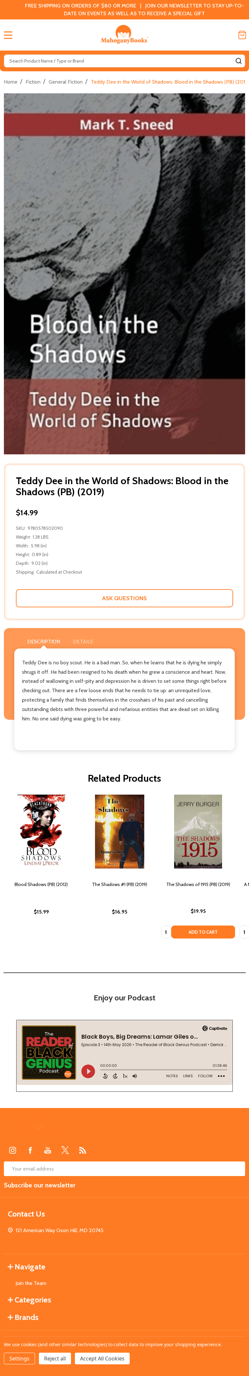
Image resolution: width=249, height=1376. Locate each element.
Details (83, 641)
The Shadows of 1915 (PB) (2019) (198, 884)
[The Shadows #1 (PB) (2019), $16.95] (120, 832)
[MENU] (8, 35)
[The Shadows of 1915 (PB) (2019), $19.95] (198, 832)
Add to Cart (203, 932)
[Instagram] (12, 1150)
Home (11, 82)
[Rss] (82, 1150)
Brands (27, 1317)
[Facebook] (30, 1150)
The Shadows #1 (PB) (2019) (119, 884)
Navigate (30, 1266)
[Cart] (242, 35)
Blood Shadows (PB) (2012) (41, 884)
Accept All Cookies (102, 1358)
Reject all (55, 1358)
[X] (65, 1150)
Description (43, 641)
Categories (33, 1299)
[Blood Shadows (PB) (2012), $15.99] (41, 832)
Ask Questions (124, 598)
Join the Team (31, 1283)
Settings (19, 1358)
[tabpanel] (41, 868)
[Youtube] (47, 1150)
